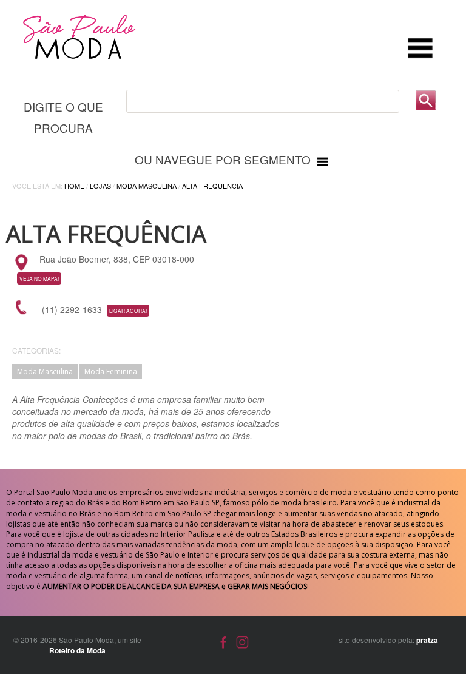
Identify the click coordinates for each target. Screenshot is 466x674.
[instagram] (242, 640)
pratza (427, 640)
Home (74, 185)
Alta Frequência (212, 185)
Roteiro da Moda (77, 650)
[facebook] (223, 640)
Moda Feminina (110, 371)
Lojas (100, 185)
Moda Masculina (146, 185)
